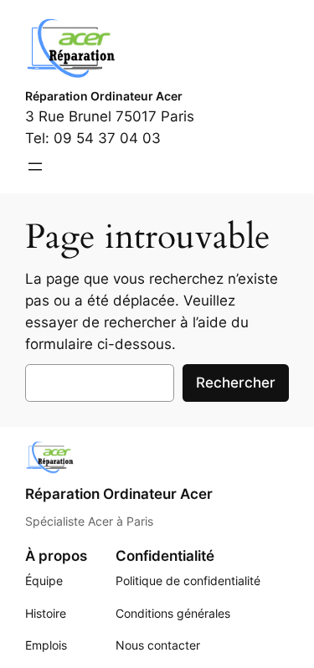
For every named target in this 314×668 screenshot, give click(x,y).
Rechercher (235, 382)
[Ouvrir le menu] (35, 167)
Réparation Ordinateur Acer (104, 96)
